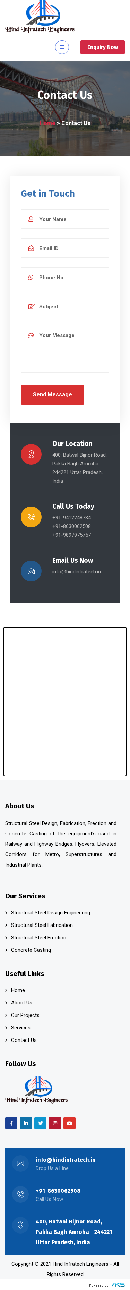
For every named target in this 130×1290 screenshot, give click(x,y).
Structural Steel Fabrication (42, 925)
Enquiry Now (102, 47)
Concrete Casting (31, 950)
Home (47, 123)
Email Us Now (72, 560)
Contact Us (24, 1040)
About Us (21, 1003)
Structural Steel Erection (38, 937)
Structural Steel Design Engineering (50, 913)
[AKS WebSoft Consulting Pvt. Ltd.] (107, 1285)
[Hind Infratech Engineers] (40, 16)
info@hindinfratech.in (66, 1160)
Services (21, 1028)
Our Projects (25, 1015)
